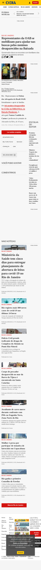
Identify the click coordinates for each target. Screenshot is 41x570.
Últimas (5, 13)
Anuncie (37, 556)
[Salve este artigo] (9, 57)
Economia (5, 540)
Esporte (4, 534)
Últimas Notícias (13, 7)
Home (5, 7)
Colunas (4, 537)
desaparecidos (8, 137)
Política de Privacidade (20, 543)
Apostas (11, 522)
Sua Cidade (11, 518)
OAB (14, 146)
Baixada (19, 142)
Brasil (3, 543)
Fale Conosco (30, 557)
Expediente (23, 556)
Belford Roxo (8, 142)
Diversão (35, 7)
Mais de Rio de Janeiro (15, 505)
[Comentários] (12, 57)
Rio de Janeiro (25, 7)
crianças (6, 146)
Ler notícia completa (14, 132)
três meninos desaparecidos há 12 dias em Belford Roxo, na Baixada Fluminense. (13, 108)
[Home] (11, 3)
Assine (35, 2)
